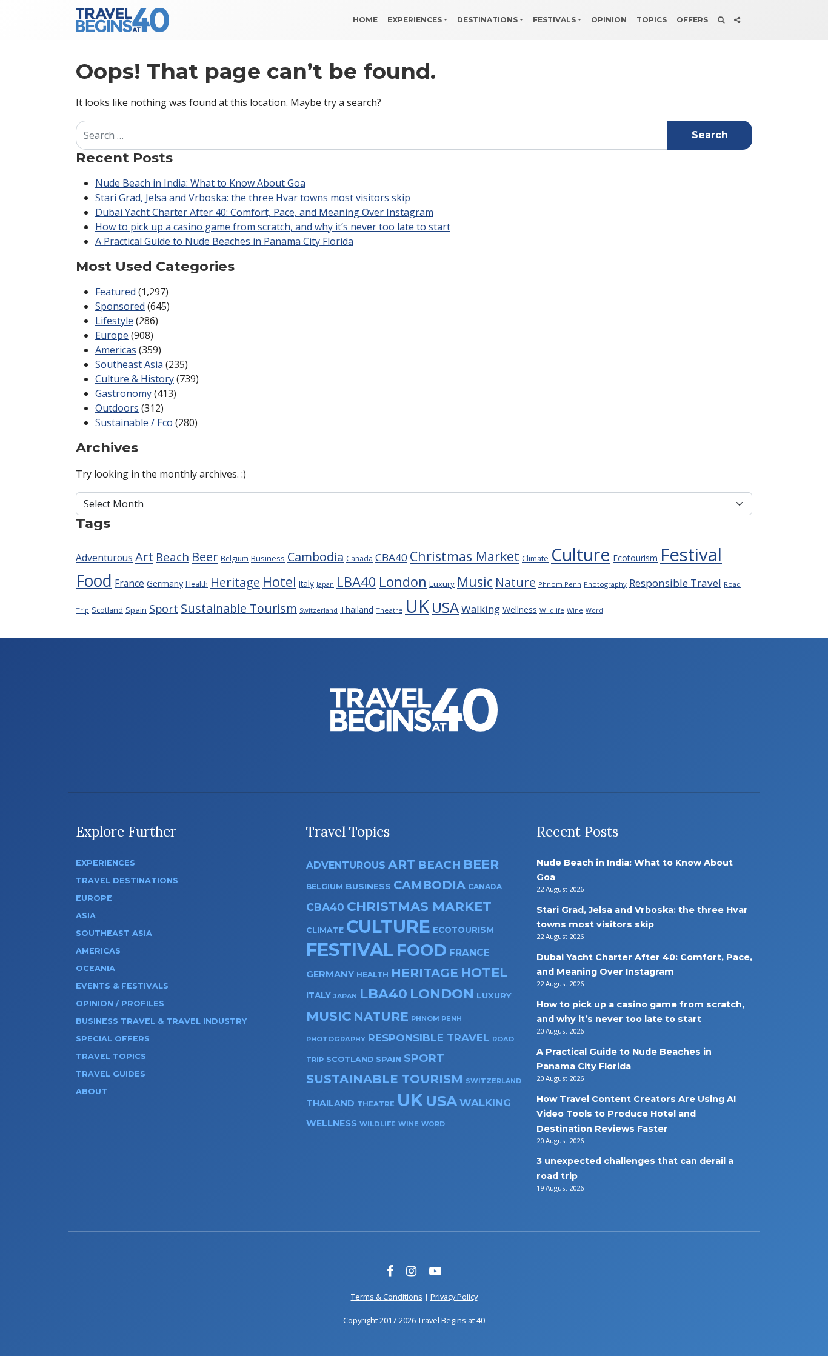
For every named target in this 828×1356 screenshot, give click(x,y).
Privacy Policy (454, 1296)
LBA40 (356, 581)
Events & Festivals (122, 985)
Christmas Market (464, 556)
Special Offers (113, 1038)
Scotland (107, 610)
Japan (325, 584)
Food (94, 580)
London (403, 581)
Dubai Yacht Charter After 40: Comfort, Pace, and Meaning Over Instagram (264, 212)
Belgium (235, 558)
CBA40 (391, 557)
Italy (306, 583)
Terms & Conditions (386, 1296)
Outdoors (117, 408)
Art (144, 556)
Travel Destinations (127, 880)
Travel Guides (110, 1073)
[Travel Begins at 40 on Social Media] (737, 20)
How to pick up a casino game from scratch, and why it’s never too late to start (272, 226)
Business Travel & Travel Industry (161, 1021)
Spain (136, 609)
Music (475, 581)
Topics (651, 19)
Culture (580, 554)
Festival (691, 555)
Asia (86, 915)
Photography (605, 584)
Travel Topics (111, 1056)
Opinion (609, 19)
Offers (692, 19)
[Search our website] (721, 20)
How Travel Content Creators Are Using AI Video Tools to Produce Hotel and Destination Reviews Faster (636, 1114)
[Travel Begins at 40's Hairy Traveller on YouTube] (435, 1271)
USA (445, 607)
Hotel (279, 581)
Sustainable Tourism (239, 608)
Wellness (519, 609)
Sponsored (120, 306)
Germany (165, 583)
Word (594, 610)
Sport (163, 608)
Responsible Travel (675, 583)
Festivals (554, 19)
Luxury (442, 583)
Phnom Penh (559, 584)
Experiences (414, 19)
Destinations (487, 19)
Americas (115, 349)
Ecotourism (635, 558)
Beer (205, 556)
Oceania (95, 968)
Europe (112, 335)
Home (365, 19)
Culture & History (134, 379)
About (91, 1091)
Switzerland (318, 610)
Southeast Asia (129, 364)
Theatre (389, 610)
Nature (515, 581)
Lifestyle (114, 320)
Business (268, 558)
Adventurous (104, 557)
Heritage (235, 581)
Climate (535, 558)
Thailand (356, 609)
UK (417, 606)
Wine (575, 610)
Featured (115, 291)
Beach (172, 556)
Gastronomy (123, 393)
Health (196, 584)
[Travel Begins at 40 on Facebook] (390, 1271)
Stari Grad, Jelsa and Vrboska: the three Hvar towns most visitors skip (252, 197)
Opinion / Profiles (120, 1003)
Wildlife (551, 610)
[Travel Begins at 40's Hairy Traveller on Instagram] (411, 1271)
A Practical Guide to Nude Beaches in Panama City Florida (224, 241)
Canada (359, 558)
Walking (480, 609)
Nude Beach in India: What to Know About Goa (200, 183)
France (129, 583)
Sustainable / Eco (134, 422)
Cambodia (315, 557)
